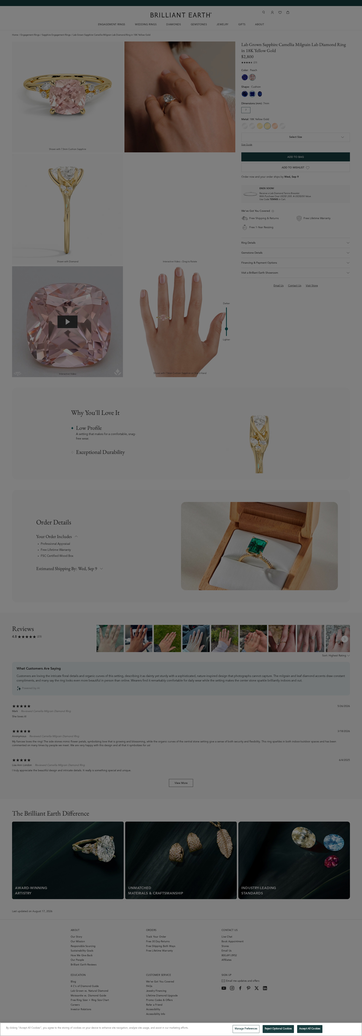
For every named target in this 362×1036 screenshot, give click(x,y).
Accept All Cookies (309, 1029)
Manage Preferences (246, 1029)
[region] (181, 1029)
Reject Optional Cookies (278, 1029)
